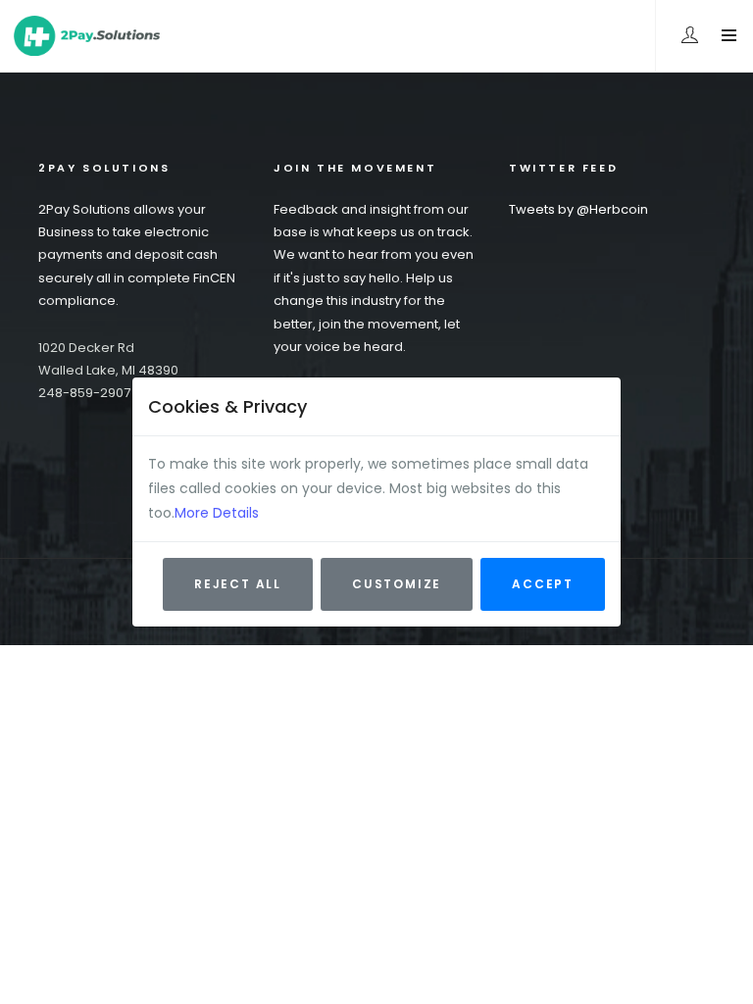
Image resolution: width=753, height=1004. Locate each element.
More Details (217, 513)
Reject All (237, 584)
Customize (396, 584)
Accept (543, 584)
